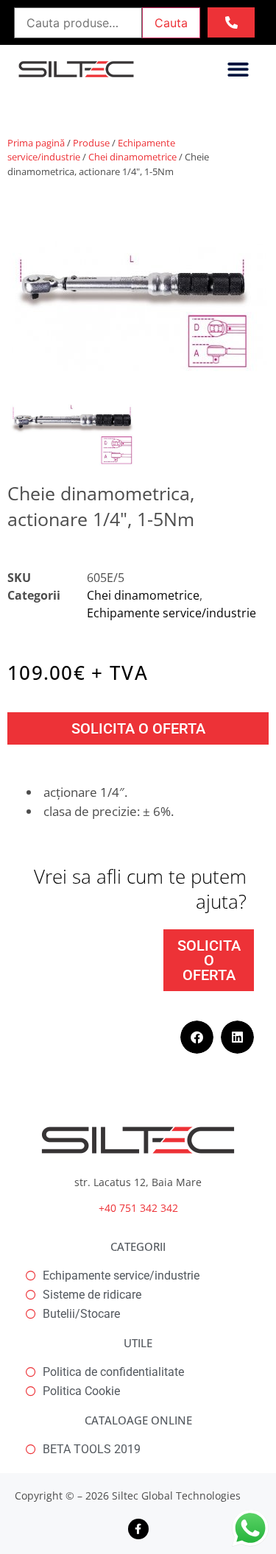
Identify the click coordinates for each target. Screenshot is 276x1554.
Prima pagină (36, 142)
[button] (238, 69)
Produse (91, 142)
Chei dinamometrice (132, 156)
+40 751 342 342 (138, 1208)
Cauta (171, 22)
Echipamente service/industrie (171, 613)
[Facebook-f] (138, 1529)
